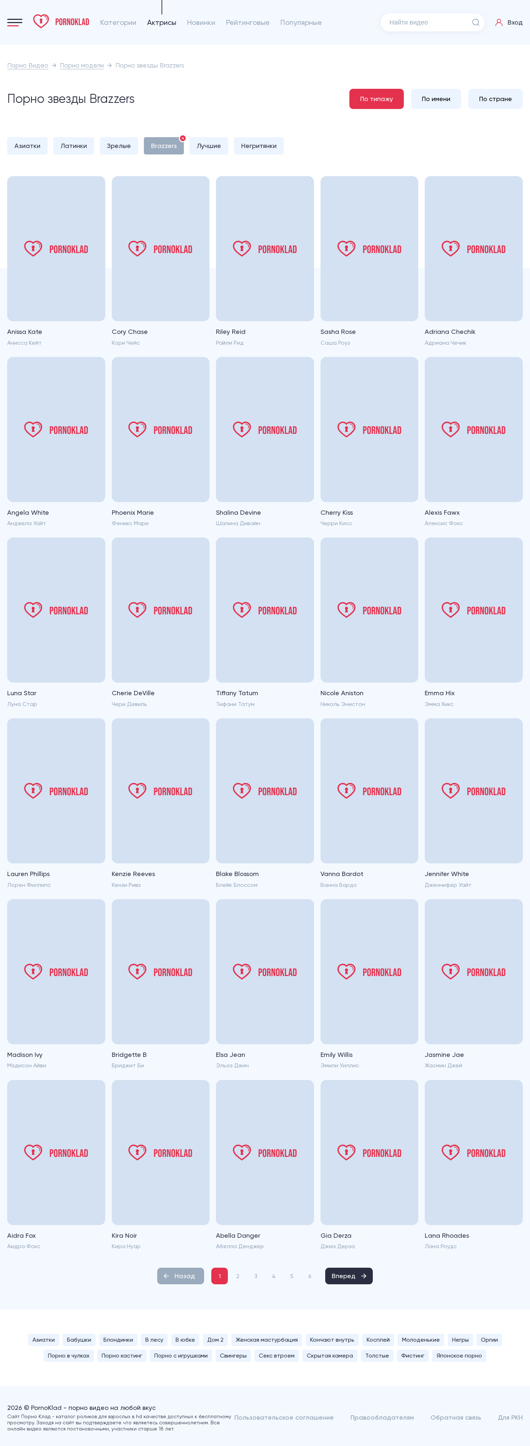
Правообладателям (382, 1417)
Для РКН (510, 1417)
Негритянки (259, 145)
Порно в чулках (68, 1355)
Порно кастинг (122, 1355)
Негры (460, 1339)
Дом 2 (215, 1339)
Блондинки (118, 1339)
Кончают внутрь (332, 1339)
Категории (118, 22)
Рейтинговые (248, 22)
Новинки (201, 22)
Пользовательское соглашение (284, 1417)
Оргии (489, 1339)
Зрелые (119, 145)
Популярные (301, 22)
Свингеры (233, 1355)
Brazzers (164, 145)
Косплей (378, 1339)
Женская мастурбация (267, 1339)
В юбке (185, 1339)
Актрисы (161, 22)
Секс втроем (277, 1355)
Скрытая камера (330, 1355)
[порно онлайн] (61, 21)
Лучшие (209, 145)
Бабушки (79, 1339)
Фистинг (412, 1355)
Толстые (377, 1355)
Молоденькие (421, 1339)
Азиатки (27, 145)
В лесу (154, 1339)
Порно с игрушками (181, 1355)
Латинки (74, 145)
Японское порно (459, 1355)
